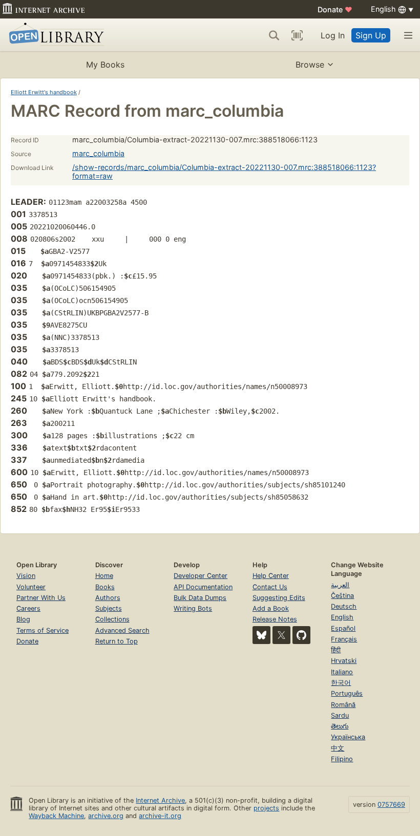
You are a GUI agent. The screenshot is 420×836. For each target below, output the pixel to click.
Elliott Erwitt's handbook (44, 92)
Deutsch (343, 606)
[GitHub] (301, 635)
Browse (310, 64)
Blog (23, 619)
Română (343, 705)
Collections (112, 619)
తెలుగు (339, 726)
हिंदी (336, 650)
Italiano (342, 672)
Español (343, 628)
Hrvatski (343, 660)
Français (344, 639)
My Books (105, 64)
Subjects (108, 608)
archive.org (105, 816)
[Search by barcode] (297, 35)
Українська (348, 737)
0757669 (391, 804)
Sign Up (370, 35)
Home (104, 576)
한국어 (341, 683)
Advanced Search (122, 630)
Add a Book (271, 608)
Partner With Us (41, 598)
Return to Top (116, 641)
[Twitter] (281, 635)
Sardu (340, 715)
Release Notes (275, 619)
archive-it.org (160, 816)
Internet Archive (160, 800)
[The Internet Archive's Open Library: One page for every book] (54, 35)
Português (347, 693)
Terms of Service (42, 630)
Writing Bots (193, 608)
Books (105, 587)
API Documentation (203, 587)
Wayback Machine (56, 816)
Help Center (271, 576)
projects (266, 808)
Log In (333, 35)
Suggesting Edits (279, 598)
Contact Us (270, 587)
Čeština (342, 595)
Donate (335, 9)
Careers (28, 608)
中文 (337, 748)
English (342, 617)
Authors (107, 598)
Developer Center (200, 576)
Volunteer (31, 587)
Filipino (342, 759)
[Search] (274, 35)
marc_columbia (98, 153)
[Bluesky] (261, 635)
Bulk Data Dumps (200, 598)
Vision (25, 576)
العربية (340, 585)
